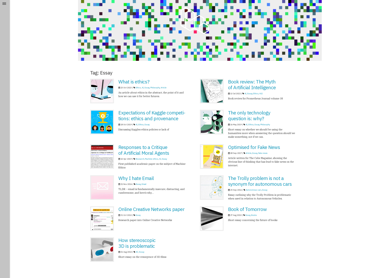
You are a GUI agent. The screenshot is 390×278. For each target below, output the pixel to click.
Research (140, 159)
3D (137, 252)
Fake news (263, 153)
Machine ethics (151, 159)
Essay (147, 87)
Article (164, 87)
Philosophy (155, 87)
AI (143, 87)
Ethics (138, 87)
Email (144, 184)
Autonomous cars (253, 190)
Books (254, 215)
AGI (261, 93)
